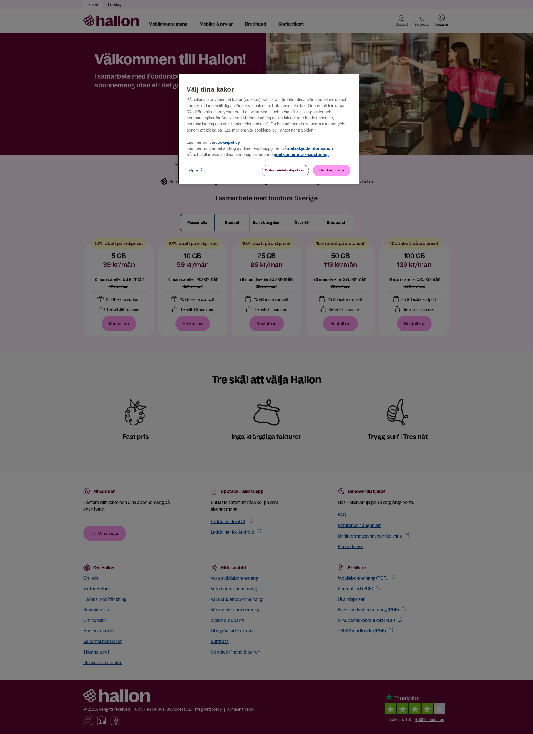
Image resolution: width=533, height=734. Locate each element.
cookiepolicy (227, 142)
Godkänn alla (331, 170)
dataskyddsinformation (310, 148)
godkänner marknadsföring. (302, 154)
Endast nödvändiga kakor (285, 170)
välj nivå (195, 170)
